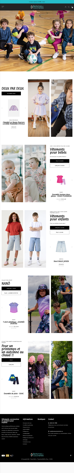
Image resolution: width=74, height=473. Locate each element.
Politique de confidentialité (26, 432)
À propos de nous (27, 423)
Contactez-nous (27, 442)
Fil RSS (51, 459)
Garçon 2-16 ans (59, 227)
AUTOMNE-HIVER (11, 93)
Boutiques (41, 419)
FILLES (11, 360)
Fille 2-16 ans (59, 232)
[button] (3, 6)
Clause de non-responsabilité (26, 428)
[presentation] (25, 108)
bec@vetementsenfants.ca (56, 431)
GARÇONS (11, 364)
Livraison (25, 444)
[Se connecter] (65, 7)
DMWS (43, 459)
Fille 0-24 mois (59, 161)
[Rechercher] (68, 7)
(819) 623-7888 (53, 423)
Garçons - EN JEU (11, 288)
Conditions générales (28, 425)
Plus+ (47, 459)
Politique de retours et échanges (28, 438)
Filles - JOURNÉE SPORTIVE (11, 293)
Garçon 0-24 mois (59, 165)
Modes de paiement (27, 435)
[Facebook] (70, 455)
